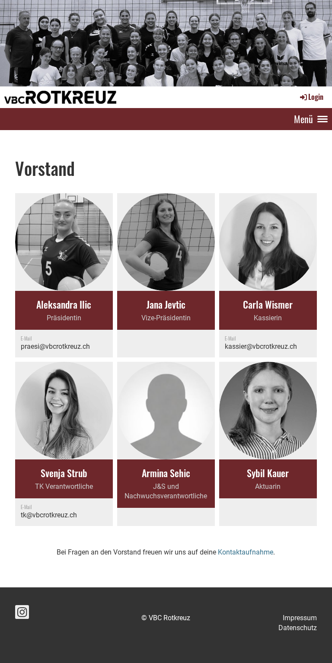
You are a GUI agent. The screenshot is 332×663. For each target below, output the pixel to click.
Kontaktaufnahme (245, 552)
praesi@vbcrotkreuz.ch (55, 346)
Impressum (300, 618)
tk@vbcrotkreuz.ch (49, 515)
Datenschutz (297, 628)
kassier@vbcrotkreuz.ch (261, 346)
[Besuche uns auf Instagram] (22, 614)
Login (315, 97)
